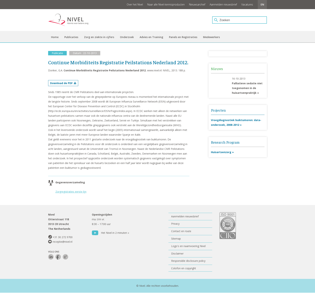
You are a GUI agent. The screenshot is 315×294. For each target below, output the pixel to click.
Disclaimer (177, 253)
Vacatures (247, 4)
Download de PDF (61, 83)
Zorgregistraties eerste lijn (70, 191)
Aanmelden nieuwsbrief (223, 4)
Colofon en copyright (183, 268)
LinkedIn (51, 257)
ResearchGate (65, 257)
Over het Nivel (135, 4)
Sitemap (176, 238)
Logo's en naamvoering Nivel (188, 246)
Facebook (58, 257)
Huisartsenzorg (221, 152)
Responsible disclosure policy (188, 261)
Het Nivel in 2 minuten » (115, 232)
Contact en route (181, 231)
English (262, 4)
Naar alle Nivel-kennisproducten (166, 4)
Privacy (175, 223)
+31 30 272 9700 (63, 237)
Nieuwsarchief (197, 4)
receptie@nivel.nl (62, 241)
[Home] (71, 20)
